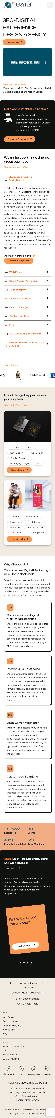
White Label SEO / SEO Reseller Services (25, 344)
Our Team (10, 868)
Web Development (18, 298)
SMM (5, 1042)
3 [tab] (27, 962)
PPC (9, 325)
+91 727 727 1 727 (28, 1003)
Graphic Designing (12, 1025)
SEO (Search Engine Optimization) (18, 179)
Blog (5, 1033)
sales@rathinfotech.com (27, 992)
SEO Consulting (11, 1059)
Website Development (14, 1046)
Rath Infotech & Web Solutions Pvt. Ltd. (31, 1109)
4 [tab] (31, 962)
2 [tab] (23, 962)
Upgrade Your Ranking (17, 255)
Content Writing (17, 316)
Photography (15, 289)
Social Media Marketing (21, 281)
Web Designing (16, 272)
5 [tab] (35, 962)
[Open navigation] (50, 5)
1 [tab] (20, 962)
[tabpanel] (27, 929)
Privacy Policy (38, 1113)
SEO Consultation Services (23, 333)
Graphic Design (16, 307)
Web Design (9, 1017)
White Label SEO (11, 1055)
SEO (5, 1013)
